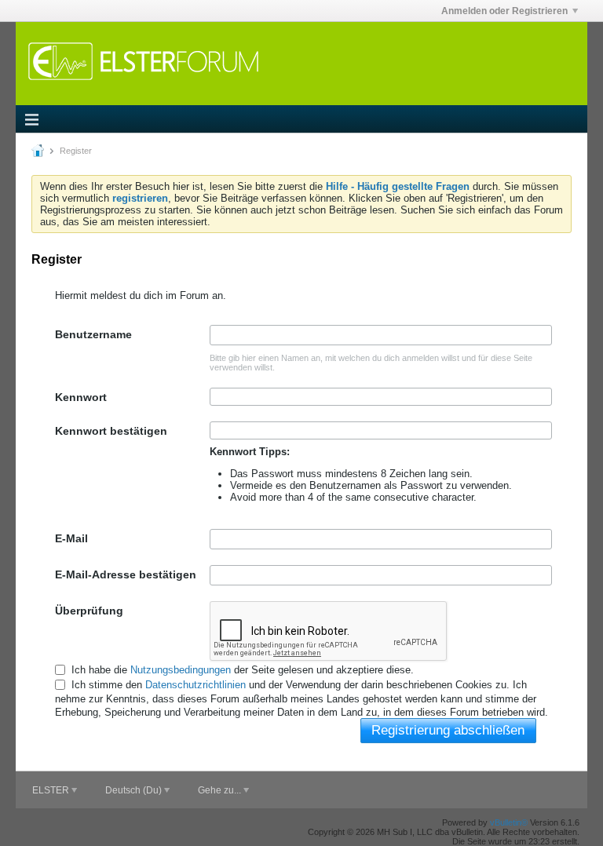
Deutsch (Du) (134, 790)
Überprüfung (89, 610)
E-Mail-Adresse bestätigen (125, 574)
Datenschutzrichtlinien (195, 685)
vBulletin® (509, 822)
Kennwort (81, 397)
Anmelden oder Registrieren (504, 10)
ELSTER (51, 790)
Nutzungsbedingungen (180, 670)
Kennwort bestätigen (111, 431)
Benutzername (93, 334)
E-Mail (71, 538)
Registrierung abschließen (447, 730)
